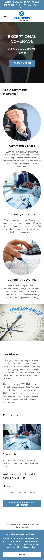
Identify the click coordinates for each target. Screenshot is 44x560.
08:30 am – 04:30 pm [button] (23, 492)
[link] (22, 16)
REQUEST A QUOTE (21, 63)
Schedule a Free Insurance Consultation (22, 503)
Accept (22, 554)
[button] (6, 15)
